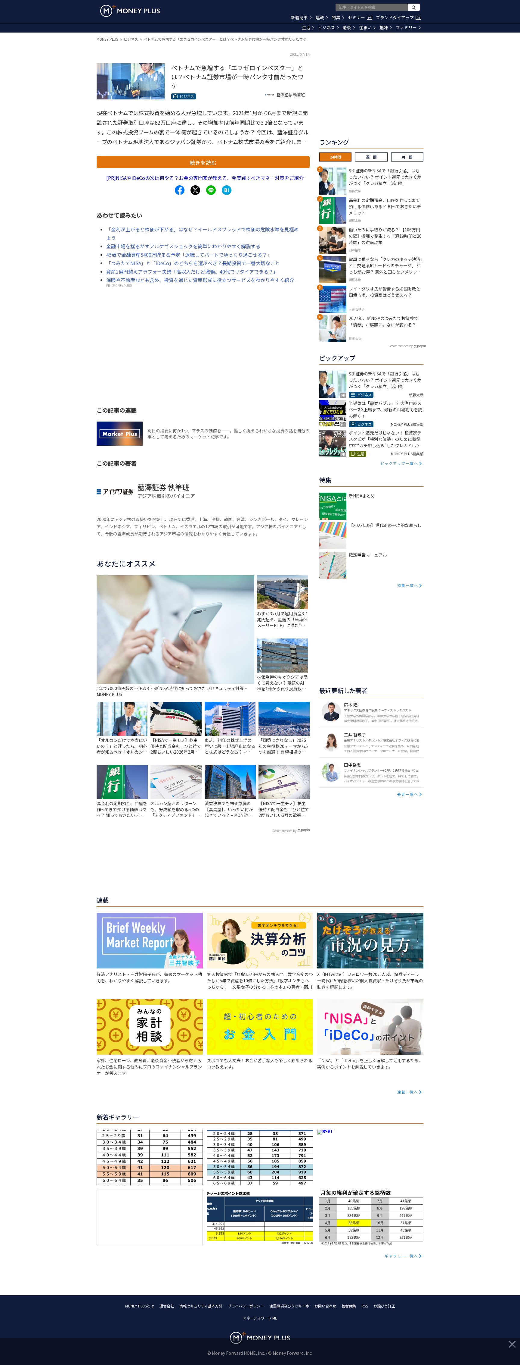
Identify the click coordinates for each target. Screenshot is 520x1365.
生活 (306, 27)
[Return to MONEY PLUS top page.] (130, 11)
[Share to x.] (195, 190)
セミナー (359, 17)
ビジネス (326, 27)
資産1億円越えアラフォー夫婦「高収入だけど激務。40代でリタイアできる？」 (192, 271)
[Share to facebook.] (179, 190)
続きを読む (203, 162)
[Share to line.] (211, 190)
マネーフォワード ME (260, 1317)
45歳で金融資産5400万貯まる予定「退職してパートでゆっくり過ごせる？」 (189, 254)
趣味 (383, 27)
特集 (336, 17)
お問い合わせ (325, 1305)
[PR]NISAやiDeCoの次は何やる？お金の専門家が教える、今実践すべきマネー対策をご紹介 (205, 177)
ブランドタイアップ (398, 17)
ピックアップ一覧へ (399, 463)
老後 (347, 27)
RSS (364, 1305)
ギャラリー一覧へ (401, 1255)
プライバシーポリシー (246, 1305)
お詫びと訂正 (384, 1305)
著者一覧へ (407, 794)
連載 (320, 17)
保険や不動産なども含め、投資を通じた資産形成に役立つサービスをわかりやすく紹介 (200, 280)
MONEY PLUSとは (139, 1305)
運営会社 (166, 1305)
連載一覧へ (407, 1091)
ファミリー (406, 27)
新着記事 (299, 17)
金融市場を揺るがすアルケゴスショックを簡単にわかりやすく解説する (183, 246)
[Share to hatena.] (226, 190)
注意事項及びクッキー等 (289, 1305)
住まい (365, 27)
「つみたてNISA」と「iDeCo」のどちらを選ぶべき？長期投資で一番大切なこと (193, 263)
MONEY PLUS (107, 39)
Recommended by (284, 830)
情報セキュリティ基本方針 (200, 1305)
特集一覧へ (407, 585)
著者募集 (349, 1305)
